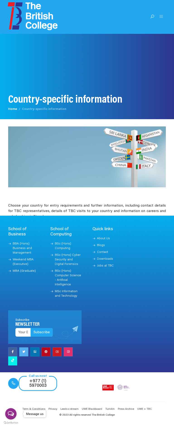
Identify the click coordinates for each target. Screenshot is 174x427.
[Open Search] (152, 17)
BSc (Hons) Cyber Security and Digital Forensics (68, 260)
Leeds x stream (69, 409)
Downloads (105, 259)
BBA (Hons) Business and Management (22, 248)
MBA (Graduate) (24, 271)
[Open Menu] (161, 17)
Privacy (52, 409)
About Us (103, 238)
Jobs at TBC (105, 265)
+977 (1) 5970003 (38, 383)
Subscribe (42, 332)
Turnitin (110, 409)
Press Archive (126, 409)
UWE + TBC (144, 409)
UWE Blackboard (92, 409)
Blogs (101, 245)
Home (12, 109)
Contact (102, 252)
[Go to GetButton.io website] (11, 422)
